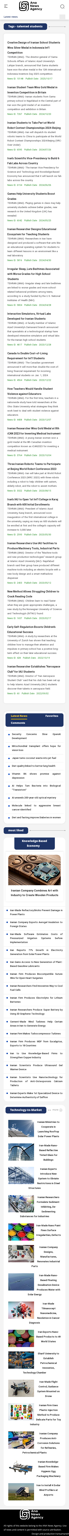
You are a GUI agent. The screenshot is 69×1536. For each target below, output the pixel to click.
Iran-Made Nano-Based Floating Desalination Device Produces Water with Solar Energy (44, 1285)
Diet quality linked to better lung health (33, 766)
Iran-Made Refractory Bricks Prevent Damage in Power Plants (36, 912)
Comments (18, 723)
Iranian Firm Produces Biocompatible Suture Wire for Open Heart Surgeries (36, 976)
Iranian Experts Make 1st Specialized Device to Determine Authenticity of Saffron (36, 1095)
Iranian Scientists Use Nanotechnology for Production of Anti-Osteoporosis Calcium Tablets (36, 1081)
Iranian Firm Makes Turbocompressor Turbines (35, 1034)
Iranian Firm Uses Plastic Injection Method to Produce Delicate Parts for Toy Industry (45, 1415)
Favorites (51, 716)
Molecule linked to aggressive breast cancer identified (36, 808)
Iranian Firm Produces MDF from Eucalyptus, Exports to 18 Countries (36, 1044)
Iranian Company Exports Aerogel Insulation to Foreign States (36, 924)
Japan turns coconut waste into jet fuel (34, 758)
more (55, 1110)
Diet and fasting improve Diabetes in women (36, 818)
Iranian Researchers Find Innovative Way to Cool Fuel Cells (36, 988)
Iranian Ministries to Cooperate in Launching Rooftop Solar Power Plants (48, 1129)
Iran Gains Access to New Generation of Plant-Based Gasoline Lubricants (36, 964)
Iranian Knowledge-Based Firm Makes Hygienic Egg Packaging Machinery (48, 1469)
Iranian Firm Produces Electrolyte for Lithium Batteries (36, 1000)
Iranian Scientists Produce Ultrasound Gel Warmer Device (36, 1067)
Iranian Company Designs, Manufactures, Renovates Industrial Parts (45, 1257)
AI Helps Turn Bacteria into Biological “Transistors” (36, 788)
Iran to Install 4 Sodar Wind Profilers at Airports (48, 1490)
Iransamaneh (62, 1534)
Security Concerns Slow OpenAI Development (36, 736)
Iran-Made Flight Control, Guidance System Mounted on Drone (48, 1389)
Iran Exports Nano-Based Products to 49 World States (48, 1337)
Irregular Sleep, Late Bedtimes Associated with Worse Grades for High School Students (33, 274)
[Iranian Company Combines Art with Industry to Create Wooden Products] (34, 870)
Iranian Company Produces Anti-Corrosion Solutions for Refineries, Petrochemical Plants (41, 1443)
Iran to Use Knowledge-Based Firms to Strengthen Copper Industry (36, 1056)
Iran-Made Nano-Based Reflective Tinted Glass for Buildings (48, 1153)
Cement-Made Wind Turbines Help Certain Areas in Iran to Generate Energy (36, 1024)
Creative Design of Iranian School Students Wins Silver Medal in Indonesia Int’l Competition (33, 48)
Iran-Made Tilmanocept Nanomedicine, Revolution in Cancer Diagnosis (44, 1313)
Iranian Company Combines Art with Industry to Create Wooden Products (34, 893)
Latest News (19, 716)
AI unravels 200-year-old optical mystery (34, 798)
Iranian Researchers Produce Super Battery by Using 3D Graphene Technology (36, 1012)
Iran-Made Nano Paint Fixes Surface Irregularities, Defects (48, 1230)
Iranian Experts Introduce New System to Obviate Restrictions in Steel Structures (44, 1178)
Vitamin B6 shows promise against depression (36, 776)
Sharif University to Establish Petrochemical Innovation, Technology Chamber (41, 1363)
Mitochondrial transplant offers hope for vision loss (36, 748)
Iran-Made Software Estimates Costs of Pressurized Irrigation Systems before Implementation (36, 938)
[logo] (34, 6)
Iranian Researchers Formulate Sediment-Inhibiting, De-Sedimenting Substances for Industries (40, 1207)
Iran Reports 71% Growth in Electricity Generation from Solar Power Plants (36, 952)
